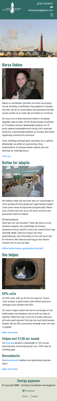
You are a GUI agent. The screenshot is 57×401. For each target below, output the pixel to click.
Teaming (10, 343)
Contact (34, 396)
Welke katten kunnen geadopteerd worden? (23, 248)
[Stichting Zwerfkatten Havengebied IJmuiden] (12, 7)
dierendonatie (12, 360)
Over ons (6, 156)
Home (25, 396)
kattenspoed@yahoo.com (40, 10)
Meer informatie (10, 369)
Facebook (30, 391)
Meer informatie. (10, 332)
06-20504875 (46, 3)
